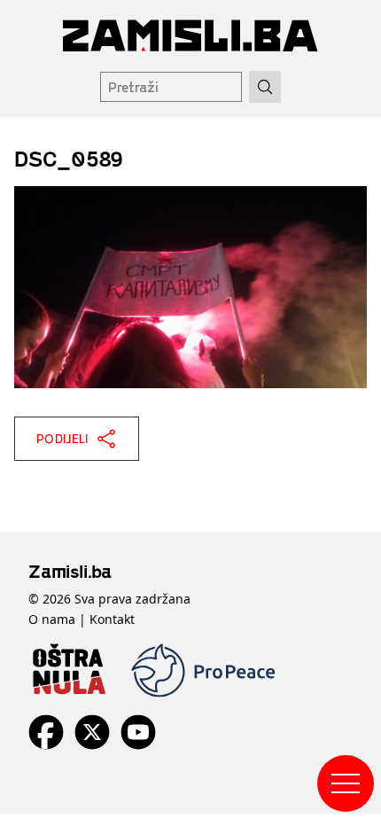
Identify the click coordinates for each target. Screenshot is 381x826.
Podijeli (62, 438)
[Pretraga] (265, 87)
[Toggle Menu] (345, 783)
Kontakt (112, 619)
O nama (51, 619)
